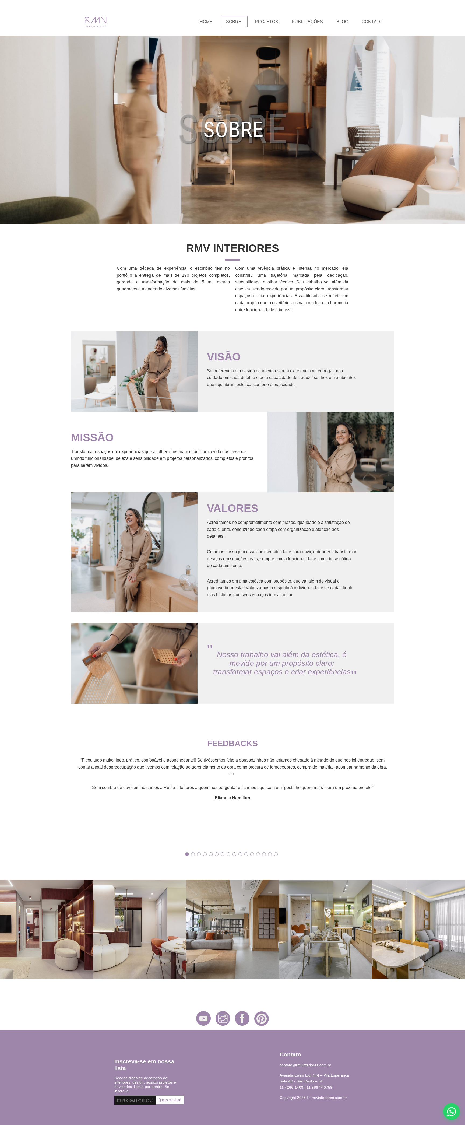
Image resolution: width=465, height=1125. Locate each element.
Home (206, 21)
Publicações (307, 21)
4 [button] (205, 854)
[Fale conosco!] (451, 1111)
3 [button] (199, 854)
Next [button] (392, 799)
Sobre (233, 21)
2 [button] (193, 854)
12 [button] (252, 854)
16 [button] (276, 854)
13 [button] (258, 854)
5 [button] (211, 854)
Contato (372, 21)
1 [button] (187, 854)
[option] (232, 778)
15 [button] (270, 854)
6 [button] (217, 854)
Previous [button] (72, 799)
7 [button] (222, 854)
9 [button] (234, 854)
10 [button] (240, 854)
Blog (342, 21)
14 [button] (264, 854)
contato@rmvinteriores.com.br (305, 1065)
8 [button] (228, 854)
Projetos (266, 21)
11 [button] (246, 854)
